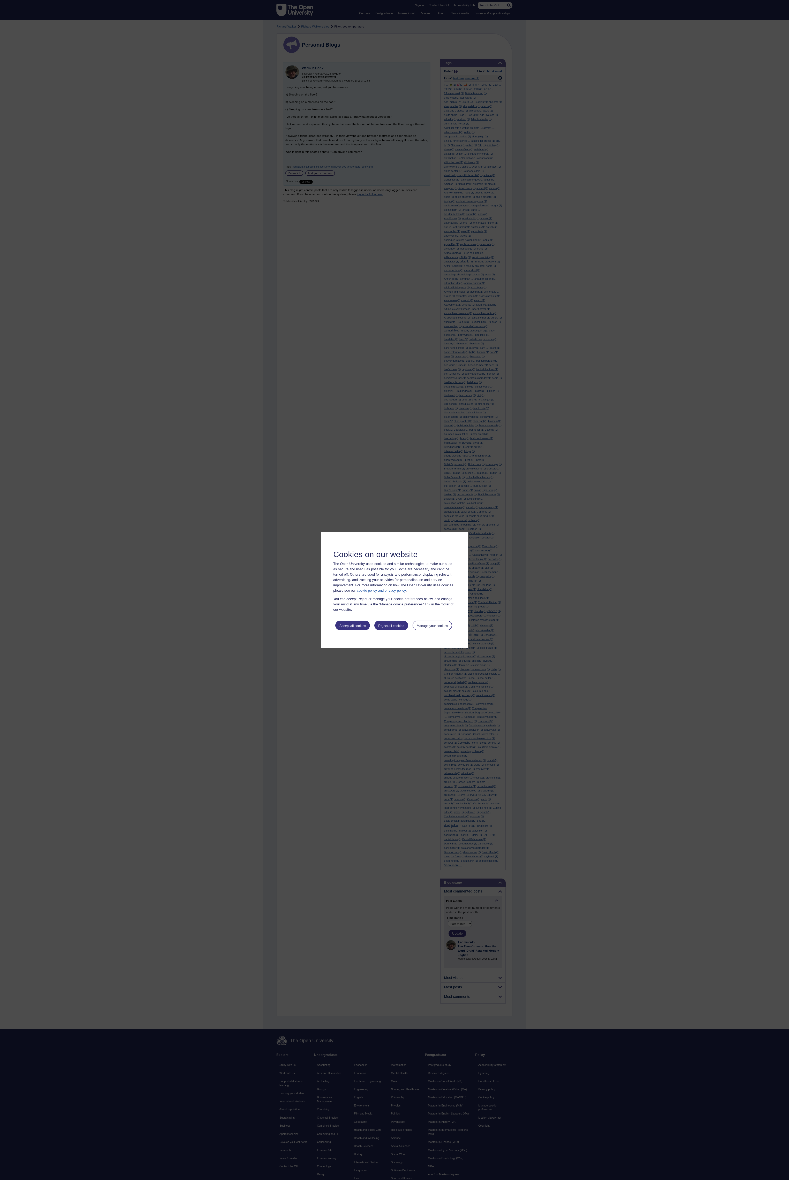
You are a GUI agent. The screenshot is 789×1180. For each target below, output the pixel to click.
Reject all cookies (391, 626)
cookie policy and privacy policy (381, 590)
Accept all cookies (352, 626)
